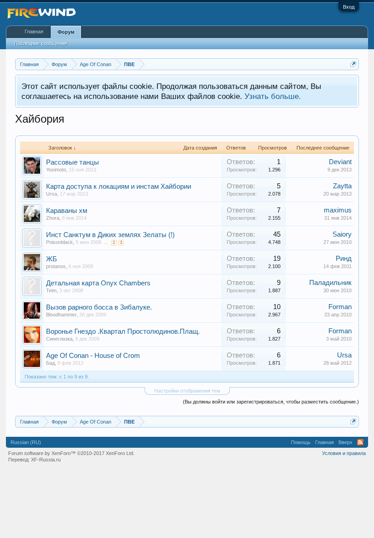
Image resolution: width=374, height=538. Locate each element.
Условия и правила (344, 453)
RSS (360, 442)
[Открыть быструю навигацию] (353, 64)
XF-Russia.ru (46, 459)
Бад (50, 363)
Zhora (52, 218)
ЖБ (51, 259)
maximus (338, 210)
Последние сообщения (40, 43)
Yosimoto (56, 169)
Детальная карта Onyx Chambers (98, 283)
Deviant (340, 162)
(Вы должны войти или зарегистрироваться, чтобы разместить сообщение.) (271, 401)
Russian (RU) (25, 442)
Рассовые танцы (72, 162)
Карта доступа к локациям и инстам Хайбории (118, 186)
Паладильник (330, 282)
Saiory (342, 234)
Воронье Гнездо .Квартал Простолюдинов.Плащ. (123, 331)
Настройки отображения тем (187, 390)
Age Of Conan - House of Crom (93, 355)
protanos (56, 266)
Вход (348, 7)
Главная (34, 31)
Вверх (345, 442)
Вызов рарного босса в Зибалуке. (99, 307)
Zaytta (342, 186)
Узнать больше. (272, 96)
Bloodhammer (61, 314)
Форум (65, 32)
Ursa (51, 194)
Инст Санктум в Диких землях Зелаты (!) (110, 234)
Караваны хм (66, 210)
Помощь (301, 442)
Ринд (344, 258)
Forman (340, 306)
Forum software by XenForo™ (71, 453)
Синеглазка (59, 338)
